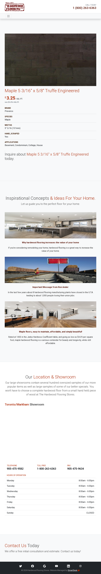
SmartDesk (73, 570)
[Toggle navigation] (8, 16)
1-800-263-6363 (46, 468)
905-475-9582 (15, 468)
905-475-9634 (75, 468)
